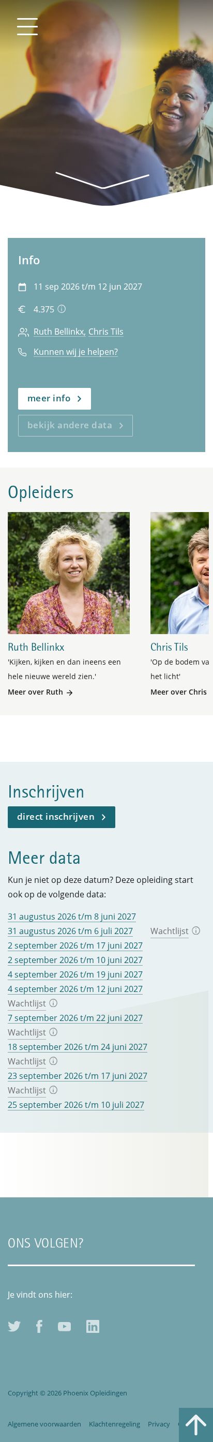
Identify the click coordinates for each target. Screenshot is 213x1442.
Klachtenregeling (114, 1424)
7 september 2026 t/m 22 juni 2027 (75, 1018)
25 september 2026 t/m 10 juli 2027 (76, 1104)
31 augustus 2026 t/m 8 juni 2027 (72, 916)
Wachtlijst (169, 931)
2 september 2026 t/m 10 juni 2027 (75, 960)
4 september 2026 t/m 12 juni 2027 (75, 989)
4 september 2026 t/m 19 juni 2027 (75, 974)
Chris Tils (106, 332)
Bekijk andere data (69, 425)
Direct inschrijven (56, 816)
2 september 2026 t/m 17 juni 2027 (75, 945)
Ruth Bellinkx (59, 332)
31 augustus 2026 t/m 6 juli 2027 (70, 931)
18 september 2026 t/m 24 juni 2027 (77, 1047)
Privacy (159, 1424)
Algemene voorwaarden (44, 1424)
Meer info (48, 398)
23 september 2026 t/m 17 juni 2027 (77, 1076)
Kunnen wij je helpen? (76, 352)
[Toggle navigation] (27, 26)
